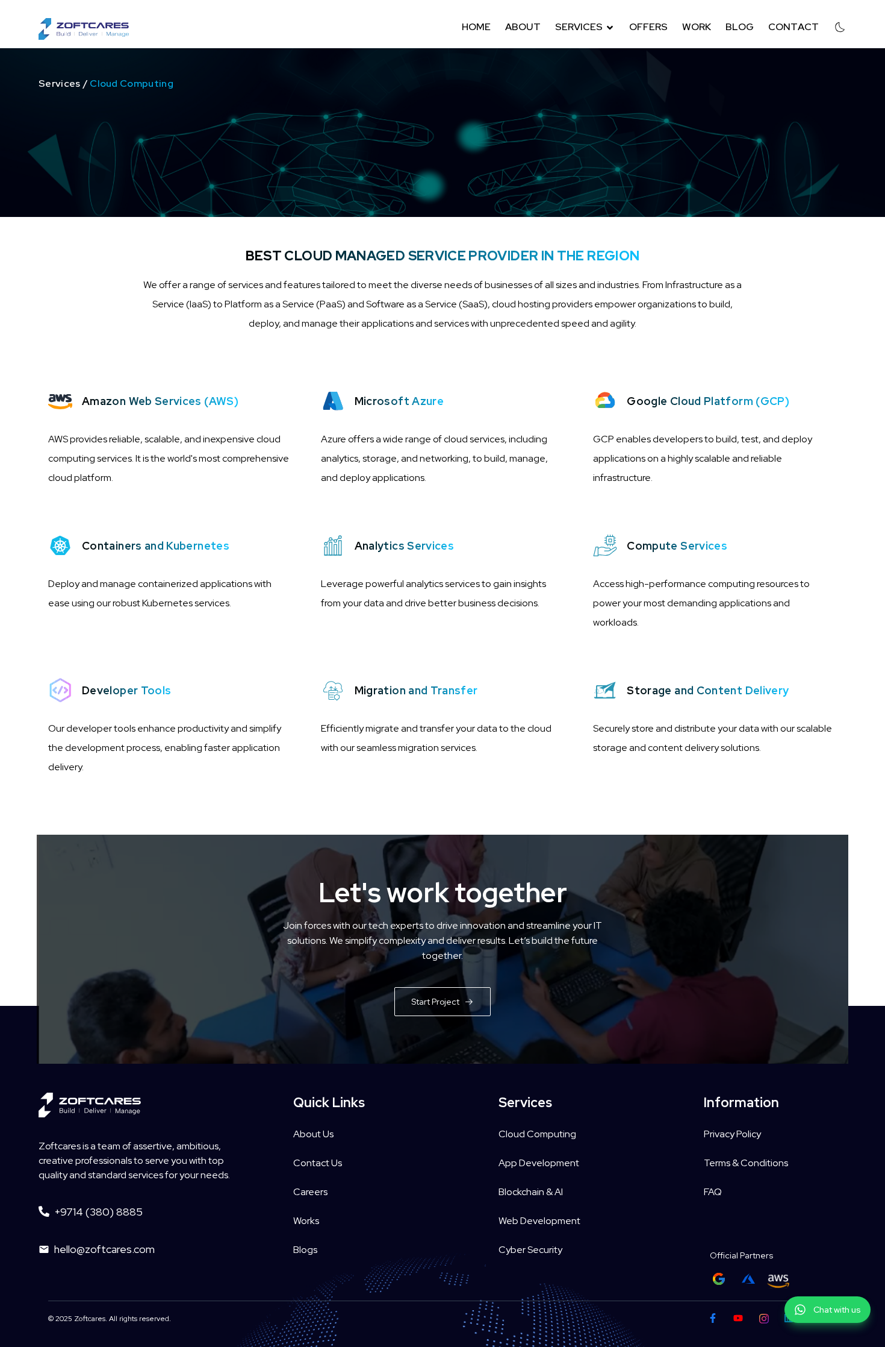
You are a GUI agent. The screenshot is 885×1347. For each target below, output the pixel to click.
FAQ (713, 1191)
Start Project (435, 1001)
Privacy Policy (732, 1134)
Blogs (305, 1249)
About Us (313, 1134)
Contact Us (317, 1163)
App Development (538, 1163)
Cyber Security (530, 1249)
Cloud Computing (537, 1134)
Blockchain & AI (530, 1191)
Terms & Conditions (746, 1163)
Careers (310, 1191)
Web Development (539, 1220)
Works (306, 1220)
